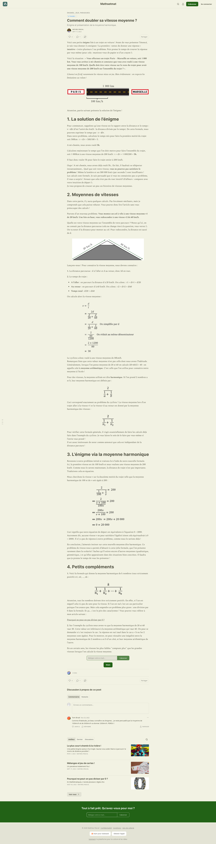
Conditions (117, 828)
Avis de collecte (128, 828)
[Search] (178, 4)
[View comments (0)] (88, 756)
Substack (92, 839)
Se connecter (206, 4)
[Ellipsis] (148, 717)
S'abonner (192, 4)
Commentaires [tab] (73, 697)
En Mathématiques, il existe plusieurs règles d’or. (86, 782)
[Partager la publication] (183, 4)
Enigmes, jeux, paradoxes (78, 13)
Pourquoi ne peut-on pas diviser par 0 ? (85, 620)
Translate (72, 16)
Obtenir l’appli (119, 834)
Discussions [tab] (89, 739)
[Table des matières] (2, 422)
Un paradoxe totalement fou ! (78, 766)
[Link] (64, 119)
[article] (108, 751)
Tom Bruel (76, 717)
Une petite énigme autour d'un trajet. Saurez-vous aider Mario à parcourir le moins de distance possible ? (96, 750)
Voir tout (72, 794)
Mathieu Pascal (78, 29)
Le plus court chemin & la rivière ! (84, 745)
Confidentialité (106, 828)
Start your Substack (101, 834)
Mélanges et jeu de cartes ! (81, 763)
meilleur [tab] (71, 739)
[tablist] (78, 697)
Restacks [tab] (85, 697)
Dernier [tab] (80, 739)
